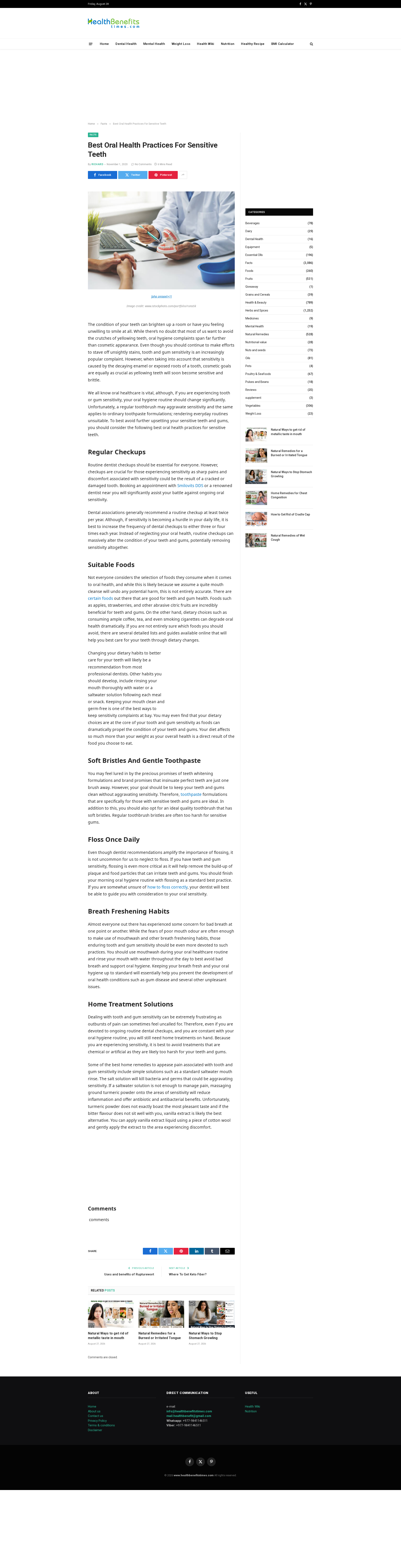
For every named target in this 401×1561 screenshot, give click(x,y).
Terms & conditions (101, 1425)
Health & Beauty (255, 302)
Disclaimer (95, 1430)
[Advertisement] (200, 86)
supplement (253, 397)
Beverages (252, 223)
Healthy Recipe (252, 44)
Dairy (248, 231)
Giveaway (251, 286)
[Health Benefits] (113, 23)
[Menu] (91, 44)
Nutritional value (256, 342)
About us (94, 1411)
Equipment (252, 247)
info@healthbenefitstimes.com (189, 1411)
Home (104, 44)
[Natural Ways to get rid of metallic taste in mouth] (111, 1314)
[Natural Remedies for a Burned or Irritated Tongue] (161, 1314)
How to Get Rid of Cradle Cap (290, 514)
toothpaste (191, 794)
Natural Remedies (257, 334)
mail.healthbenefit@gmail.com (188, 1416)
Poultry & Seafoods (258, 374)
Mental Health (154, 44)
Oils (247, 358)
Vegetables (252, 405)
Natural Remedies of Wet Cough (288, 537)
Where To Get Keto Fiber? (188, 1274)
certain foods (100, 598)
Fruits (249, 278)
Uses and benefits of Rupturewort (129, 1274)
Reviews (250, 389)
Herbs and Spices (256, 310)
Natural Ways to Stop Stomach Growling (205, 1335)
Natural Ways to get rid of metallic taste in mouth (108, 1335)
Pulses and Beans (257, 382)
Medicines (252, 318)
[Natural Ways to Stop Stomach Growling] (212, 1314)
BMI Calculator (282, 44)
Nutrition (228, 44)
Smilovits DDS (190, 485)
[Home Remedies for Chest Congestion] (256, 498)
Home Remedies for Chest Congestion (289, 495)
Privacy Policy (97, 1421)
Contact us (95, 1416)
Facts (93, 135)
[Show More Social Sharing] (183, 175)
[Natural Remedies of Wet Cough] (256, 540)
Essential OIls (254, 255)
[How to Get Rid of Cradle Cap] (256, 519)
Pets (248, 366)
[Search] (311, 44)
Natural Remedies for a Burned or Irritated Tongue (159, 1335)
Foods (249, 270)
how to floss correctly (167, 887)
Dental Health (126, 44)
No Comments (143, 164)
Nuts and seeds (255, 350)
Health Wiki (205, 44)
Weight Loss (181, 44)
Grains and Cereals (257, 294)
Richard (97, 164)
